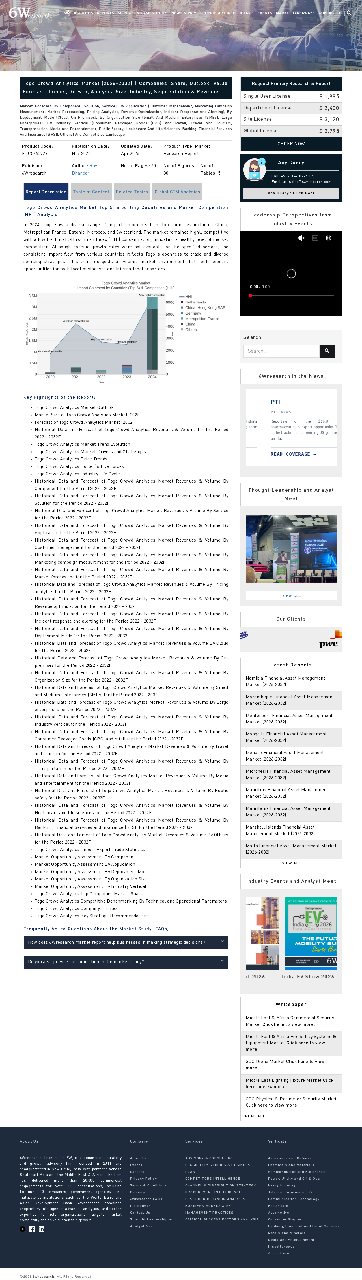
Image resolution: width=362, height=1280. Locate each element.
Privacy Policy (143, 1179)
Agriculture (278, 1253)
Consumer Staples (285, 1219)
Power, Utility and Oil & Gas (294, 1179)
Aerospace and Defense (290, 1158)
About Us (83, 13)
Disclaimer (140, 1206)
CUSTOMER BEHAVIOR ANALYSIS (215, 1199)
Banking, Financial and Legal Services (304, 1226)
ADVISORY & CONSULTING (209, 1158)
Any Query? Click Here (291, 193)
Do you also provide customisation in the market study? (86, 962)
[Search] (327, 351)
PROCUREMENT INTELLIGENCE (213, 1192)
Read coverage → (291, 454)
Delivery (137, 1192)
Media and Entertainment (291, 1240)
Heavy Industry (282, 1185)
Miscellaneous (281, 1247)
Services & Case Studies (142, 13)
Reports (105, 13)
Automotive (278, 1213)
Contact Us (330, 13)
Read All (255, 1116)
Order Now (291, 144)
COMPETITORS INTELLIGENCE (212, 1179)
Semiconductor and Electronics (297, 1172)
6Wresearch (42, 1277)
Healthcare (278, 1206)
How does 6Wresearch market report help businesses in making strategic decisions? (117, 942)
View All (291, 596)
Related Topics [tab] (132, 192)
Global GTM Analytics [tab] (177, 192)
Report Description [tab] (46, 192)
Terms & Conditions (148, 1185)
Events (265, 13)
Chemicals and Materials (291, 1165)
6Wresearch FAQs (146, 1199)
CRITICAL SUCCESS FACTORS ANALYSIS (222, 1219)
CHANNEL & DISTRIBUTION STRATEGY (220, 1185)
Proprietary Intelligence (227, 13)
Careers (137, 1172)
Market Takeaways (295, 13)
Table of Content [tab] (91, 192)
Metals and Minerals (287, 1233)
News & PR (182, 13)
